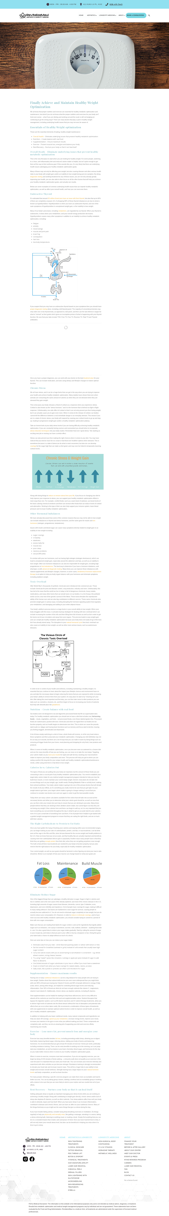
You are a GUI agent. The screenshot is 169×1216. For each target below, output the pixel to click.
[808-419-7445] (107, 4)
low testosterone (47, 566)
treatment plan (89, 378)
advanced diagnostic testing (52, 569)
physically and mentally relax (55, 1114)
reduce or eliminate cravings (81, 915)
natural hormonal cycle (74, 622)
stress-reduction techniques (39, 431)
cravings (33, 446)
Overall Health (38, 136)
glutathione (56, 705)
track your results (54, 755)
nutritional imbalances (52, 978)
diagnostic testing (36, 177)
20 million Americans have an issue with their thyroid (66, 198)
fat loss (58, 1038)
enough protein (50, 841)
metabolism (62, 211)
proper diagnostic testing (38, 309)
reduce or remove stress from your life (61, 495)
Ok (85, 1213)
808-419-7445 (116, 4)
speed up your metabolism (58, 1019)
